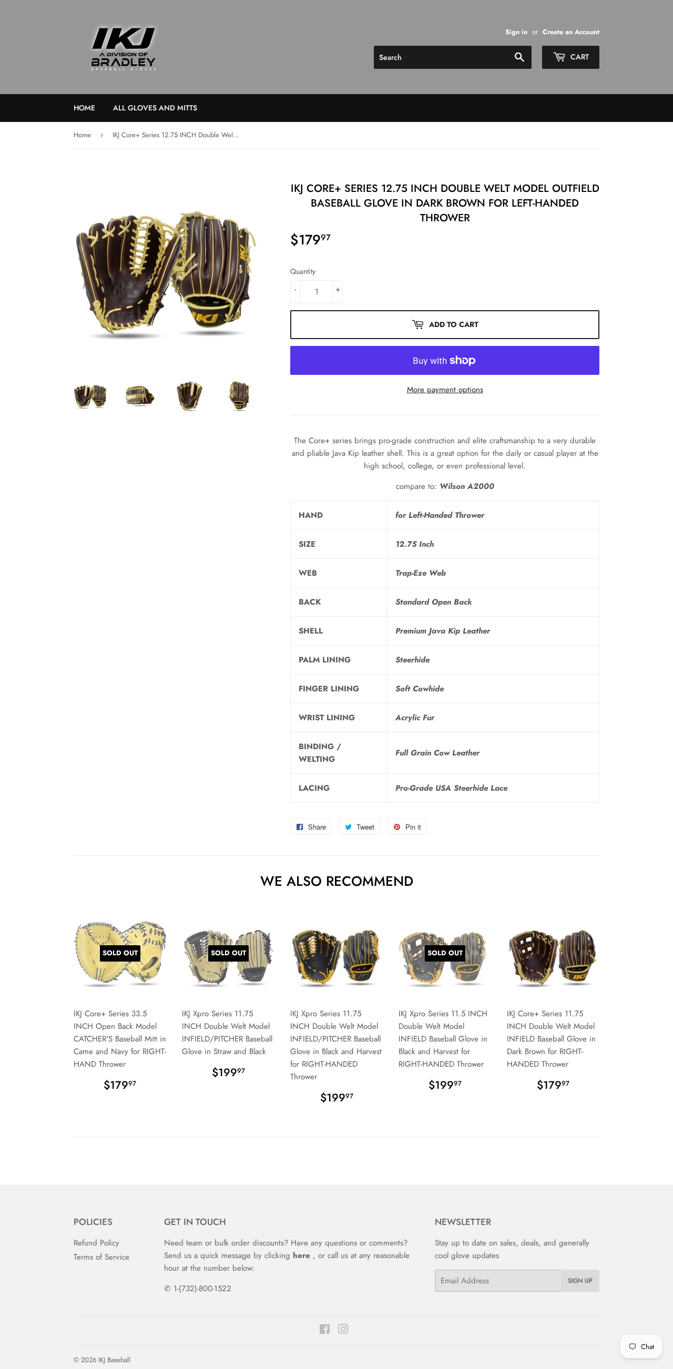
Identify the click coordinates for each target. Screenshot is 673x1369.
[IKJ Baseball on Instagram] (343, 1330)
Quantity (302, 271)
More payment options (445, 389)
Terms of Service (101, 1257)
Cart (578, 57)
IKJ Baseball (114, 1360)
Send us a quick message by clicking (237, 1255)
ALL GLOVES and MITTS (155, 108)
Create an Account (571, 32)
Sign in (516, 32)
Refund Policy (96, 1243)
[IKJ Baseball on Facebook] (324, 1330)
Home (84, 108)
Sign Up (580, 1280)
